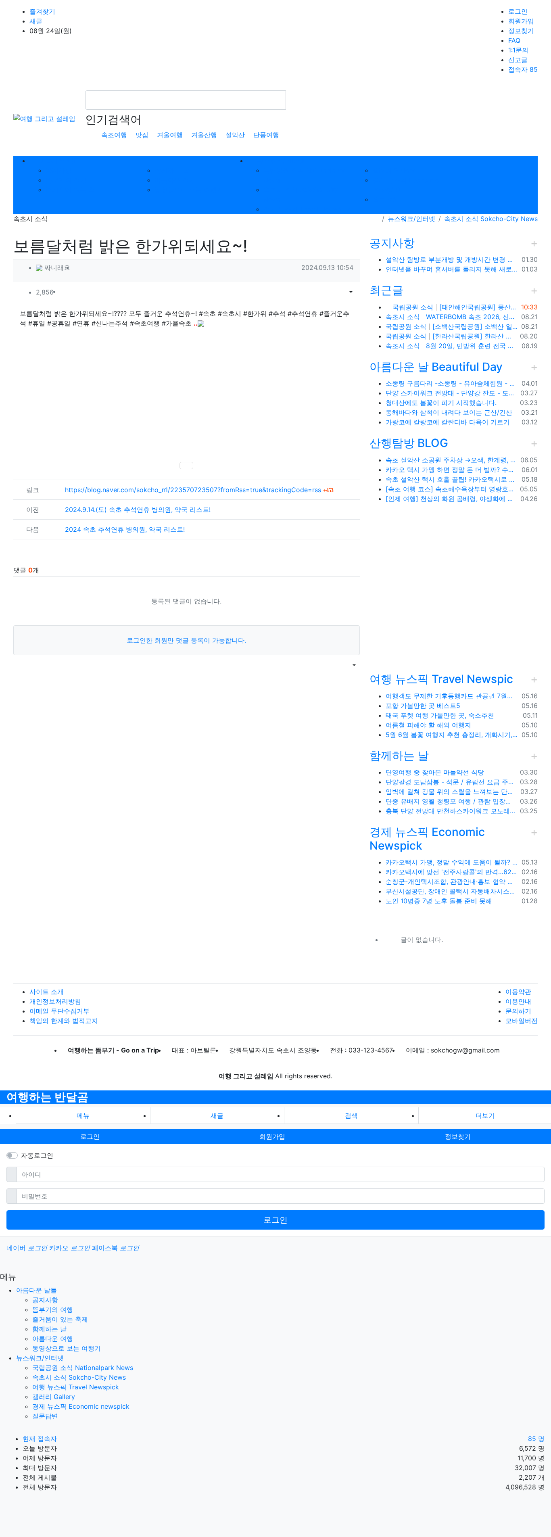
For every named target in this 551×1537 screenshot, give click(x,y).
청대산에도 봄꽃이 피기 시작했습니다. (441, 403)
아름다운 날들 (36, 1290)
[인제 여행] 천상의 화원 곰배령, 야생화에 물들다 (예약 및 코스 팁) (451, 499)
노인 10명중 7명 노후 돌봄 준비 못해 (439, 901)
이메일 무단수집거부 (59, 1011)
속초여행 (114, 135)
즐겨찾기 (42, 11)
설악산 (235, 135)
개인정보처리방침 (55, 1001)
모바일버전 (521, 1021)
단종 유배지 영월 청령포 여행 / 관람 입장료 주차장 (451, 801)
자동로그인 (37, 1155)
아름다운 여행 (174, 180)
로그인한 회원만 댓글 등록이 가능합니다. (186, 640)
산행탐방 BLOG (408, 443)
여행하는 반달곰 (47, 1097)
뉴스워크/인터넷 (411, 219)
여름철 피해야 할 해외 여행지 (428, 725)
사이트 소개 (46, 992)
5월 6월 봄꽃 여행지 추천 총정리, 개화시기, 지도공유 (452, 735)
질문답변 (385, 199)
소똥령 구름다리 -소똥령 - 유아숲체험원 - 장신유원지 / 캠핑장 (452, 383)
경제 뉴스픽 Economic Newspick (427, 838)
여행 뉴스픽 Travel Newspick (306, 209)
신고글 (518, 60)
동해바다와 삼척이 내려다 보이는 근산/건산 (449, 412)
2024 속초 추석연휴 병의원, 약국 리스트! (125, 529)
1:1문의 (518, 50)
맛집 (142, 135)
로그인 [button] (90, 1136)
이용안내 (518, 1001)
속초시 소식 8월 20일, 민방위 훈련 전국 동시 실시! (452, 346)
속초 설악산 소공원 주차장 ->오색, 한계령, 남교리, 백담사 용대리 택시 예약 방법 (451, 460)
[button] (340, 292)
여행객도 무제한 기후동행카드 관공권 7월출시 (452, 696)
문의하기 (518, 1011)
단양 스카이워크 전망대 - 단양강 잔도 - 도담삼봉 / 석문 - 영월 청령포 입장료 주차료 (451, 393)
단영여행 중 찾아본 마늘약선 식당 (435, 772)
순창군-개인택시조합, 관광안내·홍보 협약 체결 (452, 881)
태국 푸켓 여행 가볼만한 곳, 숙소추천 (440, 715)
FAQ (514, 40)
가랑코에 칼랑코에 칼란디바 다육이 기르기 (448, 422)
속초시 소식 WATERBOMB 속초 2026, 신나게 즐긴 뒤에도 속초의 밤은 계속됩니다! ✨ (452, 317)
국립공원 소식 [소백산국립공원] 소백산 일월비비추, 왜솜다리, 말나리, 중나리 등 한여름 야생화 (452, 326)
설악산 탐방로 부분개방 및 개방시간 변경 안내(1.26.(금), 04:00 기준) (452, 259)
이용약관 (518, 992)
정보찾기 (521, 31)
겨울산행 (204, 135)
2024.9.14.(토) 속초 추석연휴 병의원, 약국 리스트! (138, 509)
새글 (35, 21)
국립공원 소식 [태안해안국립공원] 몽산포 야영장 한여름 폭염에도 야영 (454, 307)
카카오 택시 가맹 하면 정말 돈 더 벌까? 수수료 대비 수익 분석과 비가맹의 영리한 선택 (452, 470)
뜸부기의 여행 (66, 180)
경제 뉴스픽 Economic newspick (80, 1406)
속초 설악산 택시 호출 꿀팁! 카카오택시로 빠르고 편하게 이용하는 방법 (452, 479)
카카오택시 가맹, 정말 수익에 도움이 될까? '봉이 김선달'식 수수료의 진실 (452, 862)
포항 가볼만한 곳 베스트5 (423, 706)
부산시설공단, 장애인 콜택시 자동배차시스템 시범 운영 (452, 891)
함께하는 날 (171, 170)
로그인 (518, 11)
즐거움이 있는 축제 (73, 190)
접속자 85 (523, 69)
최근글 (386, 290)
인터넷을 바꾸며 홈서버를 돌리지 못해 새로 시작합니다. (452, 269)
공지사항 (58, 170)
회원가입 (521, 21)
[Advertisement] (186, 394)
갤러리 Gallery (393, 170)
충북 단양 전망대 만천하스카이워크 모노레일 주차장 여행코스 (451, 811)
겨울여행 (170, 135)
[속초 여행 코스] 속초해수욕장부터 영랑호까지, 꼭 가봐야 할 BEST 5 (451, 489)
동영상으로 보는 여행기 (188, 190)
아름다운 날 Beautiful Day (436, 367)
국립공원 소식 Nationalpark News (82, 1368)
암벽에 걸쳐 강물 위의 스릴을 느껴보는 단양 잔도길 (451, 791)
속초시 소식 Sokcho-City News (491, 219)
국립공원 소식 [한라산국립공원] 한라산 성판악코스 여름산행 (451, 336)
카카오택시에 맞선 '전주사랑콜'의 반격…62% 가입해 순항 (452, 872)
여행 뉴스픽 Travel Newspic (441, 679)
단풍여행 (266, 135)
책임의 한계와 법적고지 (63, 1021)
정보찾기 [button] (458, 1136)
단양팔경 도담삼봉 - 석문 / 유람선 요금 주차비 (451, 782)
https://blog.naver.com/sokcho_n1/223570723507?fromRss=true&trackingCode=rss (199, 490)
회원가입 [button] (272, 1136)
